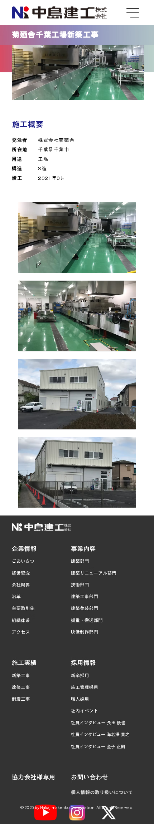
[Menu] (133, 12)
